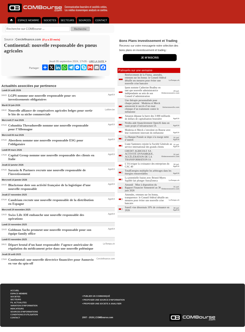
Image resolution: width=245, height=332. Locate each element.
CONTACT (101, 20)
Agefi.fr (111, 94)
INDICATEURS (17, 309)
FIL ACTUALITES (18, 302)
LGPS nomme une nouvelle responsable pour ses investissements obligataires (42, 97)
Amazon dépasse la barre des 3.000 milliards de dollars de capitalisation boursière (147, 117)
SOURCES (85, 20)
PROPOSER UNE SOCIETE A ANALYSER (102, 304)
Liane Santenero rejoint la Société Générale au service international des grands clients (148, 145)
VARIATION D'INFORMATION (23, 306)
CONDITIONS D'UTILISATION (24, 314)
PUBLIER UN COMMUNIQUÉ (96, 296)
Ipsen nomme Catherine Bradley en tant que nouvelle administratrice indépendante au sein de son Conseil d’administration (143, 92)
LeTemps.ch (109, 244)
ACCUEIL (14, 290)
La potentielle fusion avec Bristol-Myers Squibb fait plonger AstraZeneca (145, 179)
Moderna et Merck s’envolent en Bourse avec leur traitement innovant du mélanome (148, 131)
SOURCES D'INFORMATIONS (24, 312)
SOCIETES (50, 20)
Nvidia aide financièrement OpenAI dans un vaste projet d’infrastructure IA (147, 124)
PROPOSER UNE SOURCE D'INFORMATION (104, 300)
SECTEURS (67, 20)
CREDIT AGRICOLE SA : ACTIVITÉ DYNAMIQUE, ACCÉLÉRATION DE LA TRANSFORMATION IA (139, 155)
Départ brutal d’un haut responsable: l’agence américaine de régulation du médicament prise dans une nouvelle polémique (50, 246)
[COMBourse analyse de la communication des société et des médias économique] (60, 13)
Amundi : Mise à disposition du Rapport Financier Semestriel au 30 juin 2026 (143, 187)
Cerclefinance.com (28, 39)
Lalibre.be (110, 109)
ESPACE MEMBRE (28, 20)
